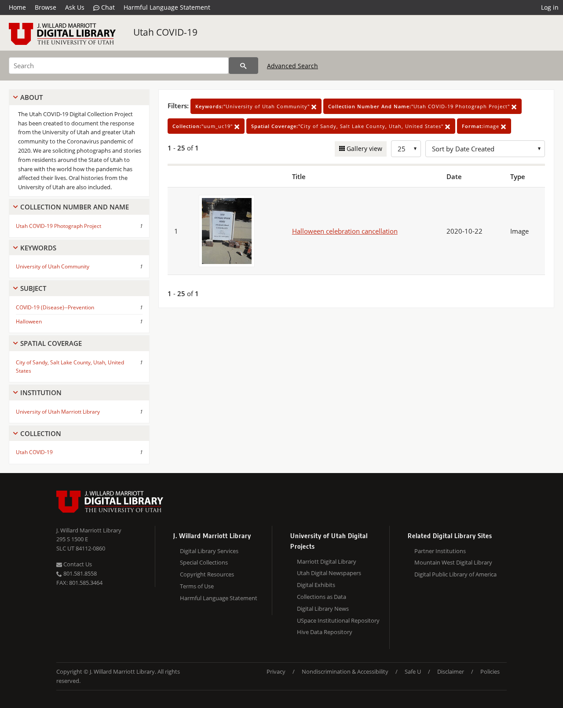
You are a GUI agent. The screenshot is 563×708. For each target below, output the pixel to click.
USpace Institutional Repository (338, 620)
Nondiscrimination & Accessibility (345, 671)
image (481, 126)
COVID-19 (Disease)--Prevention (55, 307)
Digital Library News (323, 609)
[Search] (243, 65)
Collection (40, 433)
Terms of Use (197, 586)
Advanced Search (292, 66)
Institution (41, 392)
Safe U (413, 671)
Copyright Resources (207, 574)
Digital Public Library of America (455, 574)
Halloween (29, 321)
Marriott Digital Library (326, 561)
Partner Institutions (440, 551)
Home (17, 7)
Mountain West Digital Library (453, 562)
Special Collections (204, 562)
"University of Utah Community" (253, 106)
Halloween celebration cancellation (345, 231)
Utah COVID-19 (165, 32)
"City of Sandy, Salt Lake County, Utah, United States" (348, 126)
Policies (490, 671)
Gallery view (363, 148)
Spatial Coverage (51, 343)
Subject (33, 288)
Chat (107, 7)
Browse (45, 7)
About (31, 97)
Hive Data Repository (324, 632)
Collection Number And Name (74, 206)
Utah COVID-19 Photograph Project (58, 226)
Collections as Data (321, 597)
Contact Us (77, 564)
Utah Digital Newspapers (329, 573)
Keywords (38, 247)
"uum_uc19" (203, 126)
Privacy (276, 671)
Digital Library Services (209, 551)
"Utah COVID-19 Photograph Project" (420, 106)
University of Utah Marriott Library (58, 411)
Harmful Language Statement (167, 7)
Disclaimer (450, 671)
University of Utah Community (52, 266)
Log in (550, 7)
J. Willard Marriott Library (88, 530)
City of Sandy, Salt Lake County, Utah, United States (70, 366)
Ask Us (74, 7)
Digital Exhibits (316, 585)
